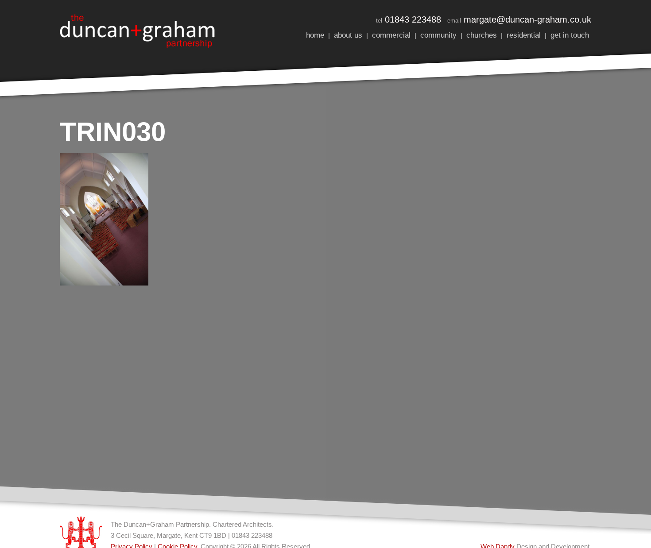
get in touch (569, 35)
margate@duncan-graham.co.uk (527, 19)
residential (524, 35)
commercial (391, 35)
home (315, 35)
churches (481, 35)
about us (348, 35)
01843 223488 (413, 19)
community (438, 35)
